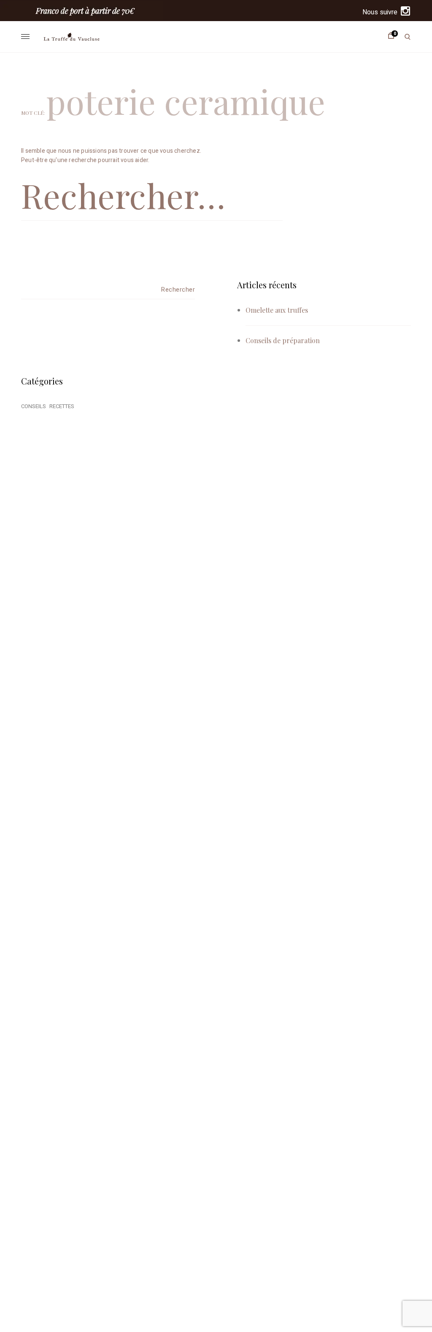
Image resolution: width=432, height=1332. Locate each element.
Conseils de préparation (283, 340)
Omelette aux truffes (277, 310)
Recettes (61, 406)
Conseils (33, 406)
